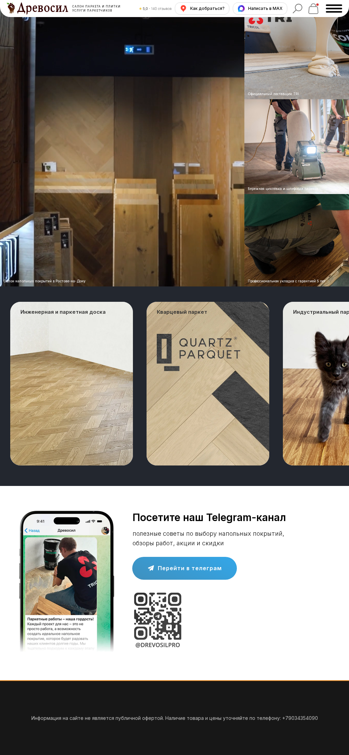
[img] (296, 146)
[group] (71, 383)
